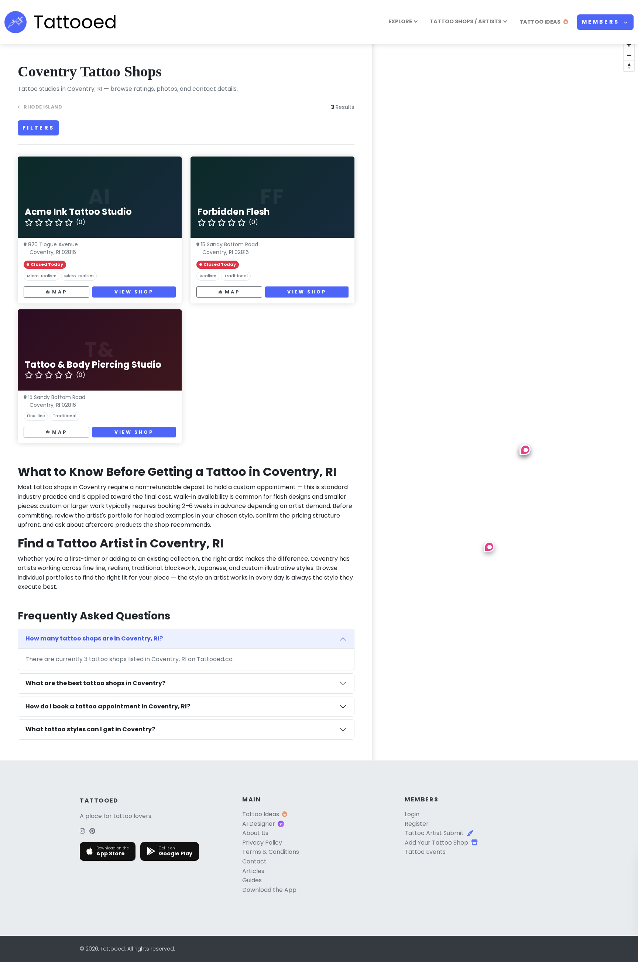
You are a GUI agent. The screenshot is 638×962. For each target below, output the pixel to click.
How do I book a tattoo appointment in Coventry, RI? (107, 706)
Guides (252, 880)
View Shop (134, 292)
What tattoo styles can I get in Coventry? (90, 729)
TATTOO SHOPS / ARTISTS (465, 21)
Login (412, 814)
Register (417, 824)
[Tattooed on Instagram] (82, 831)
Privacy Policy (262, 842)
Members (602, 21)
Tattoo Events (425, 852)
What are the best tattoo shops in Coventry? (95, 683)
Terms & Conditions (270, 852)
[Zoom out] (629, 55)
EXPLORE (400, 21)
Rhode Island (43, 107)
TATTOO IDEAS (539, 21)
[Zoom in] (629, 44)
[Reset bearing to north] (629, 66)
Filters (38, 127)
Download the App (269, 890)
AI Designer (258, 824)
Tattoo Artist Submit (434, 833)
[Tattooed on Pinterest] (92, 831)
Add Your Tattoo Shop (436, 842)
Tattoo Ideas (260, 814)
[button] (489, 547)
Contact (254, 861)
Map (59, 292)
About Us (255, 833)
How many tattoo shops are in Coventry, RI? (94, 638)
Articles (253, 871)
